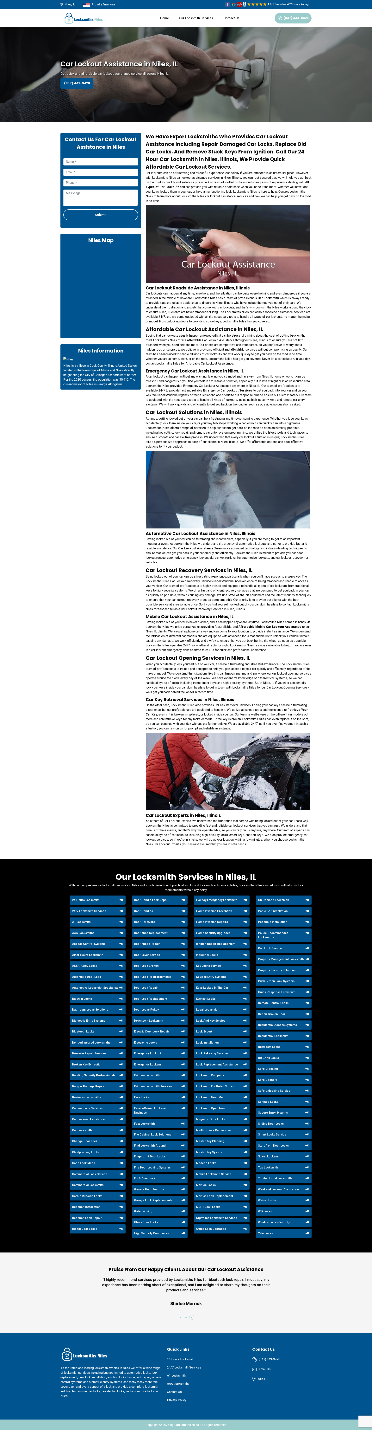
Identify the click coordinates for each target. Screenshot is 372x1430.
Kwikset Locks (205, 998)
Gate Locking (143, 1211)
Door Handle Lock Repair (151, 900)
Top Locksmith (268, 1167)
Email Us (265, 1369)
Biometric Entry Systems (88, 1020)
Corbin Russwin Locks (87, 1196)
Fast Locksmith (144, 1123)
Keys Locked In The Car (212, 987)
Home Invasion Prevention (214, 911)
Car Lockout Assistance (88, 1119)
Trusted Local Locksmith (275, 1178)
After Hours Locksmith (87, 955)
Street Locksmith (269, 1156)
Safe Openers (267, 1080)
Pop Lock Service (270, 948)
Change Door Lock (84, 1141)
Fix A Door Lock (144, 1178)
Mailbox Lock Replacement (214, 1130)
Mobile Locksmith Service (213, 1174)
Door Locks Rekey (146, 1009)
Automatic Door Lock (86, 977)
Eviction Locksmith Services (153, 1086)
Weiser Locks (267, 1200)
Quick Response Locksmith (276, 992)
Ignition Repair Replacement (215, 944)
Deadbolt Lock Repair (87, 1218)
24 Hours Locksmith (86, 900)
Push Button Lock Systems (276, 981)
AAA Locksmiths (83, 933)
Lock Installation (207, 1042)
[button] (180, 1317)
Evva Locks (141, 1097)
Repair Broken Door (271, 1014)
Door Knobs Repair (147, 944)
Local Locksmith (207, 1009)
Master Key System (209, 1152)
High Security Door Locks (151, 1233)
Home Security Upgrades (213, 933)
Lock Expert (204, 1031)
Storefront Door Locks (273, 1145)
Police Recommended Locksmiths (273, 935)
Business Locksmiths (86, 1097)
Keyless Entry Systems (211, 977)
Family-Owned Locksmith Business (151, 1111)
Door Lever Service (147, 955)
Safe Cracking (268, 1069)
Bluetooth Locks (83, 1031)
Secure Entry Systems (273, 1112)
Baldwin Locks (82, 998)
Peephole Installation (272, 922)
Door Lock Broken (146, 965)
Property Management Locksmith (281, 959)
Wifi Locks (265, 1211)
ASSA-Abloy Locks (84, 965)
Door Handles (143, 911)
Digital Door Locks (84, 1229)
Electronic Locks (145, 1042)
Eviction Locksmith (147, 1075)
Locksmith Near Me (209, 1097)
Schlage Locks (268, 1101)
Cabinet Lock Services (87, 1108)
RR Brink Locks (268, 1058)
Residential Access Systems (277, 1025)
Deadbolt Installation (86, 1207)
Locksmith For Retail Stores (215, 1086)
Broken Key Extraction (87, 1064)
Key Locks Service (208, 965)
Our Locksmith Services (196, 18)
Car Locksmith (82, 1130)
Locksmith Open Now (210, 1108)
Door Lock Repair (146, 987)
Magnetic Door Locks (210, 1119)
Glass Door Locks (146, 1222)
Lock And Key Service (211, 1020)
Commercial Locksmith (88, 1185)
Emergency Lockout (147, 1053)
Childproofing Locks (85, 1152)
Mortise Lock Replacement (214, 1196)
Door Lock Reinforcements (152, 977)
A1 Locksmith (81, 922)
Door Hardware (144, 922)
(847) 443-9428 (296, 18)
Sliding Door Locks (271, 1123)
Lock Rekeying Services (212, 1053)
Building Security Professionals (93, 1075)
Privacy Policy (176, 1400)
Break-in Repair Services (89, 1053)
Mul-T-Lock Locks (208, 1207)
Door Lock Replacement (150, 998)
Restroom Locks (269, 1047)
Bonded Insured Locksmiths (91, 1042)
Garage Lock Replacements (153, 1200)
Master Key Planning (210, 1141)
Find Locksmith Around (150, 1145)
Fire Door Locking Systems (152, 1167)
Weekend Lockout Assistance (278, 1189)
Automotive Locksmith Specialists (95, 987)
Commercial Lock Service (89, 1174)
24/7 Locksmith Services (89, 911)
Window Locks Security (274, 1222)
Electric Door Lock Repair (151, 1031)
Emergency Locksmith (149, 1064)
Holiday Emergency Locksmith (216, 900)
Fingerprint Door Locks (149, 1156)
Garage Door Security (149, 1189)
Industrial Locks (207, 955)
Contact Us (231, 18)
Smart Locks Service (272, 1134)
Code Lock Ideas (83, 1163)
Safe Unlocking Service (274, 1090)
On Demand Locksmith (273, 900)
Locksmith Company (210, 1075)
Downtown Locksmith (148, 1020)
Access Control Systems (88, 944)
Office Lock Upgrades (211, 1229)
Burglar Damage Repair (88, 1086)
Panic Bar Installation (273, 911)
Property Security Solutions (276, 970)
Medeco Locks (206, 1163)
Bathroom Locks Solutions (90, 1009)
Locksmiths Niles (186, 1425)
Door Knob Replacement (151, 933)
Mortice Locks (206, 1185)
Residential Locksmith (273, 1036)
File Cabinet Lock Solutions (152, 1134)
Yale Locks (265, 1233)
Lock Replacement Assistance (217, 1064)
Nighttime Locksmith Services (216, 1218)
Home (164, 18)
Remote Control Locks (273, 1003)
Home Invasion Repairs (212, 922)
